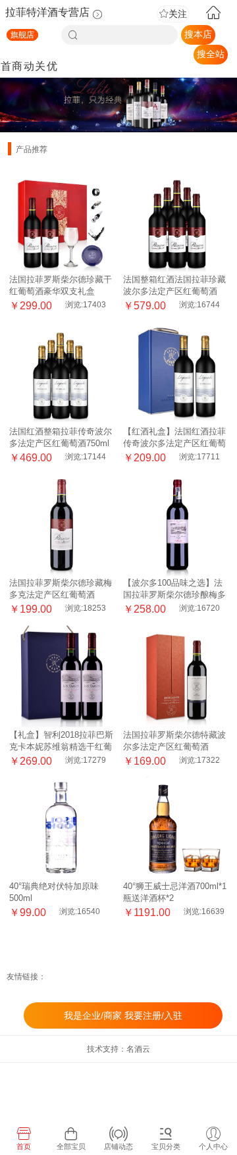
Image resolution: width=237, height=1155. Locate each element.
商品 (17, 76)
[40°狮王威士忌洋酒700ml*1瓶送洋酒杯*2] (175, 828)
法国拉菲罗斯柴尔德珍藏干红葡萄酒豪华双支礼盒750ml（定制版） (60, 291)
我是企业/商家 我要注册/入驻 (123, 1015)
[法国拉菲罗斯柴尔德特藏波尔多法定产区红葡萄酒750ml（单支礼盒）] (175, 676)
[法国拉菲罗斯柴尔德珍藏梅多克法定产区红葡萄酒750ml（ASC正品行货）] (61, 524)
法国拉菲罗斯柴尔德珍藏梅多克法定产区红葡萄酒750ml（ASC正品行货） (60, 594)
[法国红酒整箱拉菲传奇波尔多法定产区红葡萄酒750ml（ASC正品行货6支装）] (61, 373)
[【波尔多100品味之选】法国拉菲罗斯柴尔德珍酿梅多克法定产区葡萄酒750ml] (175, 524)
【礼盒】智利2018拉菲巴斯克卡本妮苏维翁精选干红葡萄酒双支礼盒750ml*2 (61, 746)
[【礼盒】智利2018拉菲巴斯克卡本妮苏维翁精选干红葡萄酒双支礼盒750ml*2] (62, 676)
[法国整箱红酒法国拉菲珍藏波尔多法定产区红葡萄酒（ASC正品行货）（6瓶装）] (175, 221)
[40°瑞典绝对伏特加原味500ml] (61, 828)
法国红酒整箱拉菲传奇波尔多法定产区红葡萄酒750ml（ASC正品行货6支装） (60, 443)
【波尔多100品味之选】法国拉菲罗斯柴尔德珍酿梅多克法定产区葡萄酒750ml (174, 594)
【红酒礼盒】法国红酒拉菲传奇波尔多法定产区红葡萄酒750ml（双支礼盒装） (174, 443)
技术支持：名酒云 (118, 1049)
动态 (29, 76)
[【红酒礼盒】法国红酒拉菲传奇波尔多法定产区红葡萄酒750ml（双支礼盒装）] (175, 373)
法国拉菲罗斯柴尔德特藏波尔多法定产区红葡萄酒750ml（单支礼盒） (174, 746)
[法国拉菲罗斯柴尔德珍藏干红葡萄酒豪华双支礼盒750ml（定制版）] (61, 221)
